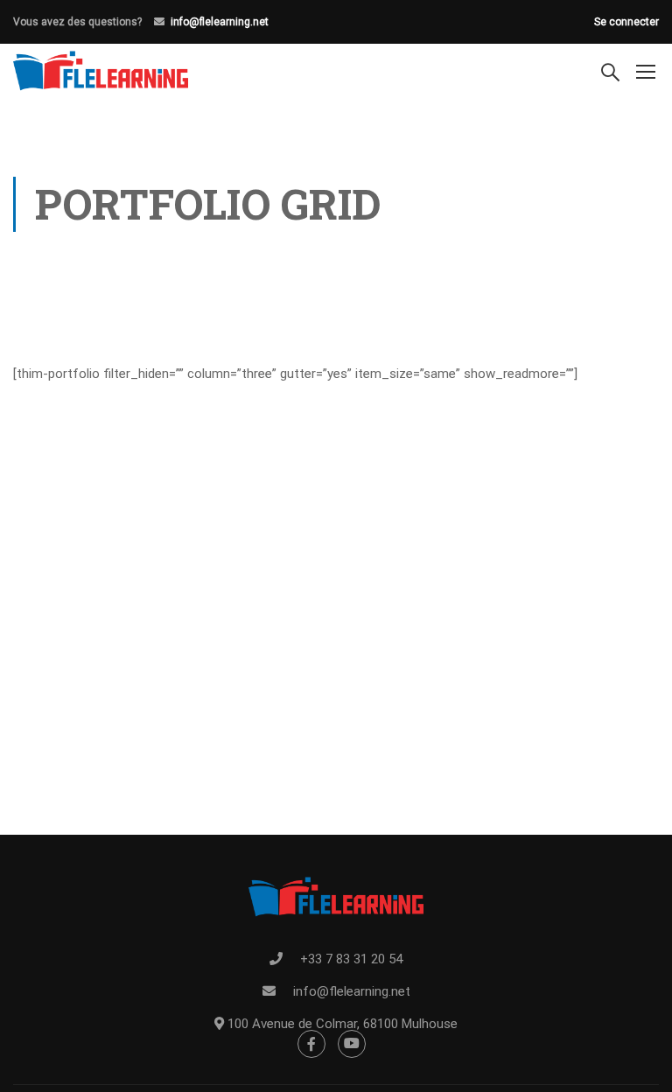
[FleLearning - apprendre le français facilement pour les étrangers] (100, 71)
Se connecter (626, 22)
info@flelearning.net (220, 22)
